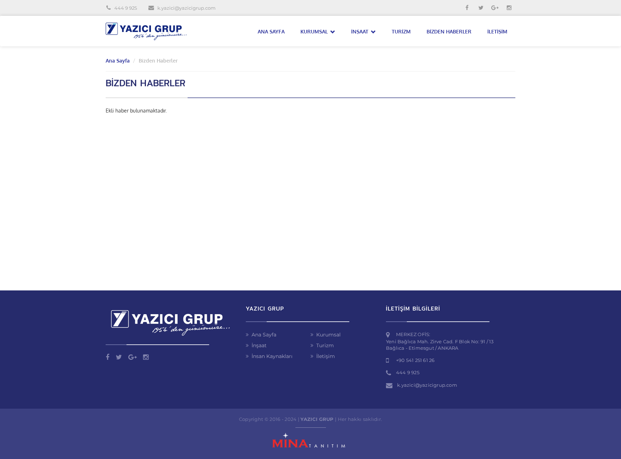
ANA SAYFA (271, 31)
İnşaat (259, 345)
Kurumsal (328, 334)
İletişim (325, 356)
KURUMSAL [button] (314, 31)
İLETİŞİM (497, 31)
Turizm (325, 345)
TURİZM (401, 31)
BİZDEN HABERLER (449, 31)
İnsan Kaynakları (272, 356)
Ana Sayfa (118, 61)
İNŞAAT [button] (360, 31)
